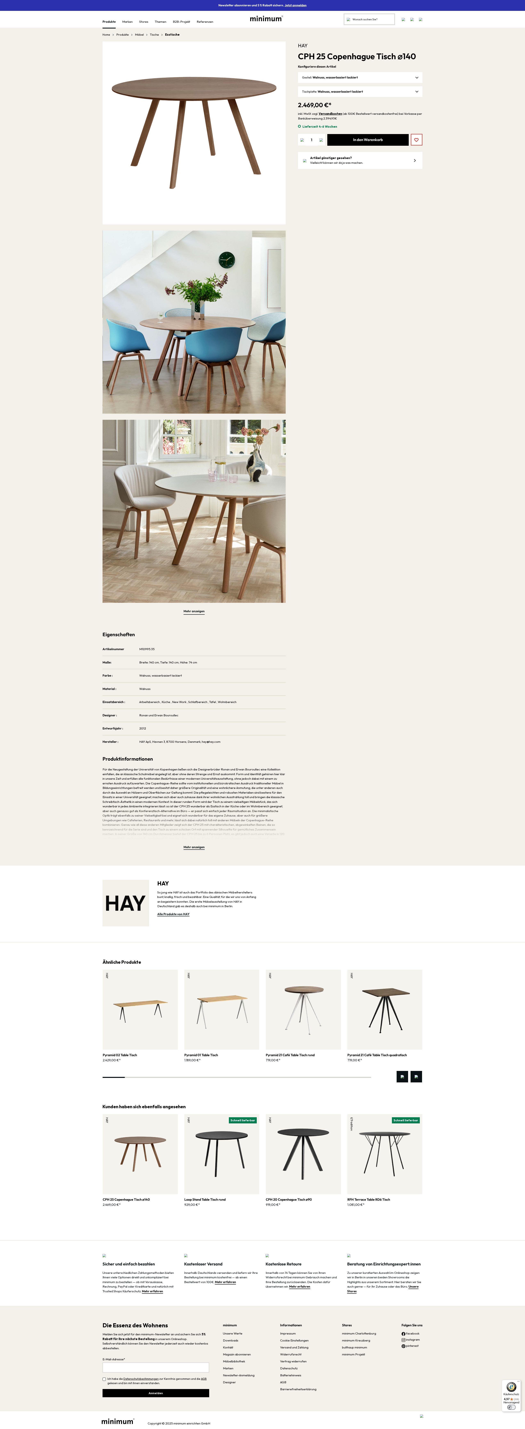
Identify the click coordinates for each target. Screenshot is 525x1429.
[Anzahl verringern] (302, 140)
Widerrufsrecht (290, 1354)
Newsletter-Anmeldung (239, 1375)
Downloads (230, 1340)
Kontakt (228, 1347)
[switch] (511, 1407)
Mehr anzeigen (194, 611)
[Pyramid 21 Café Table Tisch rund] (303, 1010)
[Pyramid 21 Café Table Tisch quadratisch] (384, 1010)
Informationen (291, 1325)
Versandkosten (330, 114)
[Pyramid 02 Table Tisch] (140, 1010)
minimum (230, 1325)
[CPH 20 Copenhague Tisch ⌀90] (303, 1154)
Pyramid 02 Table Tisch (120, 1055)
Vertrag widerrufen (293, 1361)
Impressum (288, 1333)
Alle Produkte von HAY (173, 914)
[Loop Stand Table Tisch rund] (221, 1154)
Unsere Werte (232, 1333)
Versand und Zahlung (294, 1347)
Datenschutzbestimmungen (141, 1379)
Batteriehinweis (290, 1375)
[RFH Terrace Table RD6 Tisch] (384, 1154)
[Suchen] (348, 19)
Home (106, 34)
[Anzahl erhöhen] (321, 140)
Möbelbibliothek (234, 1361)
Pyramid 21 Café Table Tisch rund (290, 1055)
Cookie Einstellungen (294, 1340)
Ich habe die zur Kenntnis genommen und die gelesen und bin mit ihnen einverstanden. (157, 1381)
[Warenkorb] (419, 19)
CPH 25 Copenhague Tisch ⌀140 (126, 1199)
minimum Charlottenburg (359, 1333)
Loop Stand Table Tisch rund (205, 1199)
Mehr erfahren (152, 1291)
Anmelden (156, 1393)
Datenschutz (289, 1368)
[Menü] (518, 1382)
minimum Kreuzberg (356, 1340)
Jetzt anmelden (296, 5)
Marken (228, 1368)
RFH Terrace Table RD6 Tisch (368, 1199)
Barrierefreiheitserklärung (298, 1389)
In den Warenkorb (368, 139)
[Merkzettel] (403, 19)
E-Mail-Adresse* (114, 1359)
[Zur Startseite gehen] (264, 18)
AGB (204, 1379)
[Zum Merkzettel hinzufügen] (413, 136)
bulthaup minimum (354, 1347)
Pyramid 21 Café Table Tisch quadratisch (377, 1055)
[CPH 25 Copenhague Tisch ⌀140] (140, 1154)
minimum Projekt (353, 1354)
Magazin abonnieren (237, 1354)
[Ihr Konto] (412, 19)
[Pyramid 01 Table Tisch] (221, 1010)
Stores (347, 1325)
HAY (303, 45)
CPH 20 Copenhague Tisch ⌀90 (289, 1199)
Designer (229, 1382)
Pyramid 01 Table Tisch (201, 1055)
